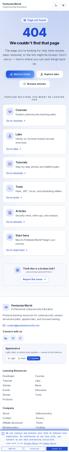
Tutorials (7, 380)
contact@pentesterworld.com (23, 325)
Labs (37, 380)
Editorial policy (44, 413)
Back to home (22, 74)
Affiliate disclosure (13, 422)
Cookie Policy (49, 443)
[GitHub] (20, 338)
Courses (39, 376)
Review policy (10, 427)
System (35, 358)
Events (6, 390)
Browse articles (36, 83)
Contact (7, 418)
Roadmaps (8, 376)
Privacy (40, 418)
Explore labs (51, 74)
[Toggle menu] (63, 5)
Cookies (40, 427)
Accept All (57, 448)
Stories (6, 394)
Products (8, 399)
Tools (38, 394)
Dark (23, 358)
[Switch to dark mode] (56, 5)
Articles (7, 385)
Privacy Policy (31, 443)
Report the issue (32, 279)
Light (12, 358)
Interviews (40, 390)
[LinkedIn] (6, 338)
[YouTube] (13, 338)
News (38, 385)
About (6, 413)
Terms (39, 422)
